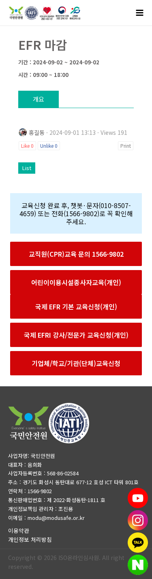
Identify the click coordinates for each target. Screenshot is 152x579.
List (26, 168)
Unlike (49, 145)
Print (125, 145)
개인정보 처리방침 (30, 539)
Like (27, 145)
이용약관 (18, 530)
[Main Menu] (140, 13)
